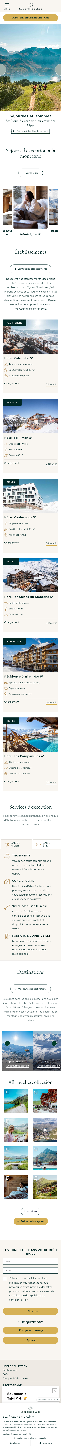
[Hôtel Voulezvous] (30, 496)
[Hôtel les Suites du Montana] (30, 575)
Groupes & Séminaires (15, 1378)
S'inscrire (33, 1311)
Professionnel (13, 1385)
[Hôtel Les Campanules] (30, 734)
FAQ (5, 1374)
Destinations (10, 1370)
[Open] (16, 1101)
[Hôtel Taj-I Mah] (30, 416)
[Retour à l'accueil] (30, 6)
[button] (7, 7)
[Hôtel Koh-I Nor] (30, 337)
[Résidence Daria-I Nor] (30, 655)
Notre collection (15, 1366)
